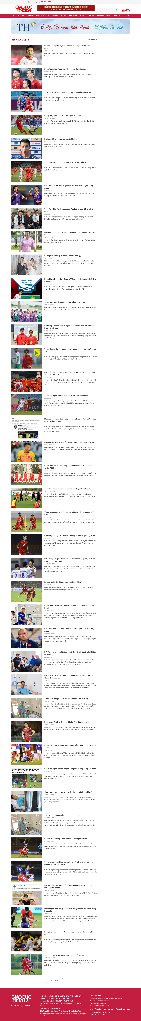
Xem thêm (54, 980)
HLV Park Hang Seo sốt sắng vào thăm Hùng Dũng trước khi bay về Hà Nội (70, 653)
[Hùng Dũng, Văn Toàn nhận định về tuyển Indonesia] (26, 78)
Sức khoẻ (100, 15)
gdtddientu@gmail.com (64, 2)
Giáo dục (21, 15)
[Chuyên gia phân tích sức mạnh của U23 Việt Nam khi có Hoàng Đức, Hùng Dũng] (26, 334)
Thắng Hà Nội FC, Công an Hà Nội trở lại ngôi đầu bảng (66, 162)
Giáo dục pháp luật (43, 15)
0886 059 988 (101, 1015)
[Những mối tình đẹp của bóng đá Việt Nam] (26, 265)
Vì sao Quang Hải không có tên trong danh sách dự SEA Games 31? (70, 350)
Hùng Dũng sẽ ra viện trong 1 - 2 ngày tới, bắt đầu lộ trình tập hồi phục (69, 606)
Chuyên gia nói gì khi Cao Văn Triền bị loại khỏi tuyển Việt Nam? (70, 536)
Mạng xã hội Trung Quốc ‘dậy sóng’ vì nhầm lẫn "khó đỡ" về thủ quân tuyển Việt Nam (70, 420)
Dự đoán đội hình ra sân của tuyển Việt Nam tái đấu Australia (69, 442)
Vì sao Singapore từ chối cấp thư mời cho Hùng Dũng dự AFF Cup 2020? (69, 513)
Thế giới (91, 15)
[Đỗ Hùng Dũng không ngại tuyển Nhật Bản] (26, 148)
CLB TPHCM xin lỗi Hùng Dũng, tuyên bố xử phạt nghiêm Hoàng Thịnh (70, 746)
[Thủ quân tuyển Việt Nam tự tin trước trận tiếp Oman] (26, 404)
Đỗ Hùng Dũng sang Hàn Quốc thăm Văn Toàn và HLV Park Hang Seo (70, 233)
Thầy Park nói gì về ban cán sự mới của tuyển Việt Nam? (67, 489)
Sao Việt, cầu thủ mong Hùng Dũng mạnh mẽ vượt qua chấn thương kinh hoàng (68, 886)
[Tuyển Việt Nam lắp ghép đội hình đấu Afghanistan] (26, 311)
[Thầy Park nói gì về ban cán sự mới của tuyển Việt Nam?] (26, 498)
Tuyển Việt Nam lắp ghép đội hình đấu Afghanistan (64, 302)
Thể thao (126, 15)
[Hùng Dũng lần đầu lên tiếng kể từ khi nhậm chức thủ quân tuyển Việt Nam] (26, 474)
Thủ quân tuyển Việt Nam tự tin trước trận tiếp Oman (66, 396)
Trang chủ (13, 16)
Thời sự (30, 15)
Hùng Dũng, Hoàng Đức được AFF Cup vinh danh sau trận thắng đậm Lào (70, 280)
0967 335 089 (101, 1003)
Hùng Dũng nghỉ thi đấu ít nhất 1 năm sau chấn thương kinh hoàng (68, 933)
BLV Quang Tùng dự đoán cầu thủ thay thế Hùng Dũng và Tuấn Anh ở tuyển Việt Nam (69, 560)
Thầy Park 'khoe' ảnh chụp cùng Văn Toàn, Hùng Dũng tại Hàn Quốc (69, 210)
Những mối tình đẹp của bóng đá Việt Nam (61, 256)
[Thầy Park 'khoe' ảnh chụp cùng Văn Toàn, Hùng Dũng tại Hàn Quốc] (26, 218)
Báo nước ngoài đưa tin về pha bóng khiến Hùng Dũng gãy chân (70, 769)
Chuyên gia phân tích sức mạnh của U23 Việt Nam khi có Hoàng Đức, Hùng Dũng (69, 327)
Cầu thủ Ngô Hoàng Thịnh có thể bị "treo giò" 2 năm (65, 839)
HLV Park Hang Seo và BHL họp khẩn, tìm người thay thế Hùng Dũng (69, 630)
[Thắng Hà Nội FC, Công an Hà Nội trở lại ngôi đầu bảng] (26, 171)
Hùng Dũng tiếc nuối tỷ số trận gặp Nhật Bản (62, 116)
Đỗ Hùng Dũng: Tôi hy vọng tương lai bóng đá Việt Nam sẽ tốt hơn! (69, 47)
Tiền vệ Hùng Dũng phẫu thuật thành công (61, 815)
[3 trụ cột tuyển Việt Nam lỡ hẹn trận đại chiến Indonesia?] (26, 101)
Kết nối (55, 15)
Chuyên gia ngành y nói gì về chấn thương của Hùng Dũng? (68, 792)
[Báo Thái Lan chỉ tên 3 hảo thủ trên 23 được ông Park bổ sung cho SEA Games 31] (26, 381)
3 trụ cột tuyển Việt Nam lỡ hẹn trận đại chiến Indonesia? (67, 93)
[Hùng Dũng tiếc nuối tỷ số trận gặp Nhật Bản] (26, 125)
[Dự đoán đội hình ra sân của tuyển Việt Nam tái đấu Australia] (26, 451)
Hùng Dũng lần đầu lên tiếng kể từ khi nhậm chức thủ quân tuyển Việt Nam (68, 467)
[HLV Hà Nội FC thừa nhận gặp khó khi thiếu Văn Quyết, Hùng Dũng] (26, 195)
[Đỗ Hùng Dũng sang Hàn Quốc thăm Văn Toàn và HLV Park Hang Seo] (26, 241)
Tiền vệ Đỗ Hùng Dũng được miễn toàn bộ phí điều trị (66, 699)
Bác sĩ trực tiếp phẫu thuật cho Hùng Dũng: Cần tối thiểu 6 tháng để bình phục (68, 676)
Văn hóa (117, 15)
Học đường (73, 15)
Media (108, 15)
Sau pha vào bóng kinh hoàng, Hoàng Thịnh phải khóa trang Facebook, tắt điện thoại (68, 863)
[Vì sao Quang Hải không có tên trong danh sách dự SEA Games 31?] (26, 358)
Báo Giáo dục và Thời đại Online (23, 8)
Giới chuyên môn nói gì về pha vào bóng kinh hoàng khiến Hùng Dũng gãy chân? (70, 910)
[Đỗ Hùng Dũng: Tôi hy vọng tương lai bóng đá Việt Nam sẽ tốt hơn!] (26, 55)
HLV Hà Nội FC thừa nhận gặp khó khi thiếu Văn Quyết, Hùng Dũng (68, 187)
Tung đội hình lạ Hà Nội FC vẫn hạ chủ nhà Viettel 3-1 (65, 955)
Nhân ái (82, 15)
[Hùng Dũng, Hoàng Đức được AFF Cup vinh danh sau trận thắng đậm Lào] (26, 288)
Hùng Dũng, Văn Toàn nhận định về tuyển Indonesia (65, 69)
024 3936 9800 (103, 1001)
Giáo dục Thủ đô (126, 10)
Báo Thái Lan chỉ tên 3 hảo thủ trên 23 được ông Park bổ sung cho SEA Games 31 (69, 373)
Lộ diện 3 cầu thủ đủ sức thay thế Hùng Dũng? (63, 582)
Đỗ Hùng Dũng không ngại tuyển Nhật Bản (61, 139)
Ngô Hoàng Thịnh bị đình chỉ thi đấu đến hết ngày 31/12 (66, 722)
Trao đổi (63, 15)
